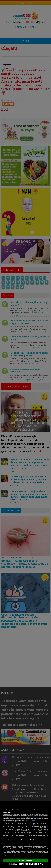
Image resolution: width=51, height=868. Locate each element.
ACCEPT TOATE (25, 861)
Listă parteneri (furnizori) (10, 855)
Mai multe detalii (30, 820)
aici (13, 830)
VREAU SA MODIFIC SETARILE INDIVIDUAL (25, 864)
